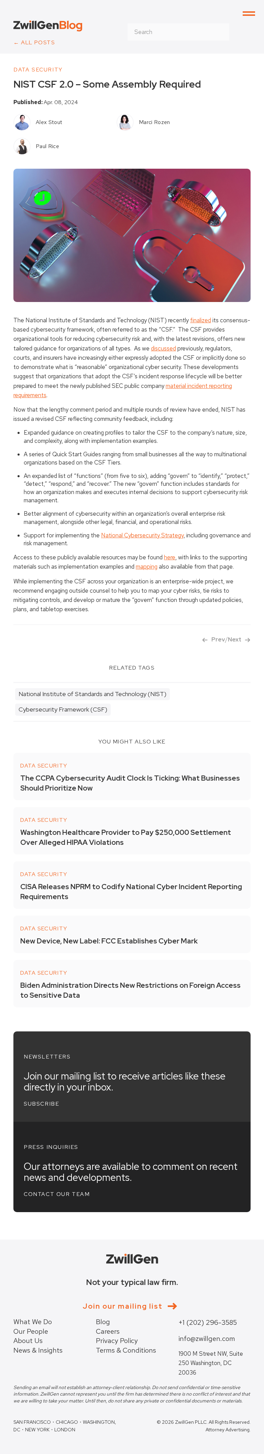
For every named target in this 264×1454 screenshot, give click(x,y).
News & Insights (38, 1350)
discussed (163, 348)
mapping (146, 566)
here (169, 557)
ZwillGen (47, 26)
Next (234, 639)
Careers (108, 1331)
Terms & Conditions (126, 1350)
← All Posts (34, 42)
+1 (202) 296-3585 (207, 1322)
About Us (28, 1340)
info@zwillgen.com (206, 1338)
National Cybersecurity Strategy (142, 535)
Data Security (38, 69)
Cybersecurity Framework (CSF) (63, 709)
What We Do (32, 1321)
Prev (218, 639)
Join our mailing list (123, 1306)
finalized (200, 320)
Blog (103, 1321)
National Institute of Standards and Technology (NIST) (92, 694)
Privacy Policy (117, 1340)
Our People (30, 1331)
